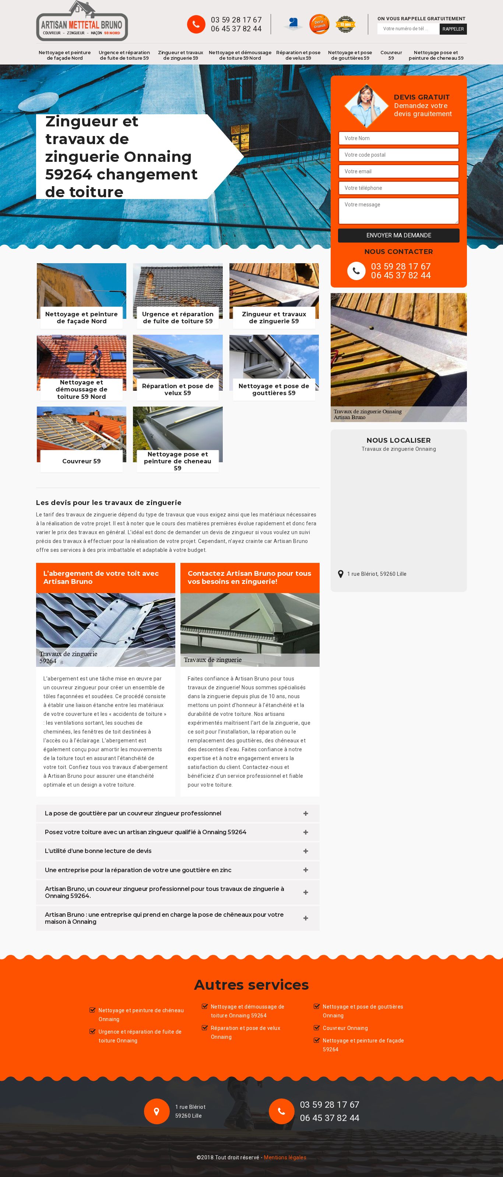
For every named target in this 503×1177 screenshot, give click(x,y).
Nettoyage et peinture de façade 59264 (363, 1045)
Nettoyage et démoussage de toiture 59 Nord (240, 55)
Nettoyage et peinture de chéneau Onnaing (141, 1014)
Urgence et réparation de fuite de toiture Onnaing (140, 1036)
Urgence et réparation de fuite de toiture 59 (124, 55)
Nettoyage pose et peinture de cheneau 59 (436, 55)
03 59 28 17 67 (236, 19)
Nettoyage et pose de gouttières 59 (350, 55)
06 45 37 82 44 (236, 28)
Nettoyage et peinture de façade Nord (65, 55)
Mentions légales (285, 1157)
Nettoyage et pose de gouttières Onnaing (363, 1011)
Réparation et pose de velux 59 (298, 55)
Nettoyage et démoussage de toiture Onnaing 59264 (248, 1011)
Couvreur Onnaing (345, 1028)
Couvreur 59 (391, 55)
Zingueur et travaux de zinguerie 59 (180, 55)
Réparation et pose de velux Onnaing (246, 1032)
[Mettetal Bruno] (82, 20)
